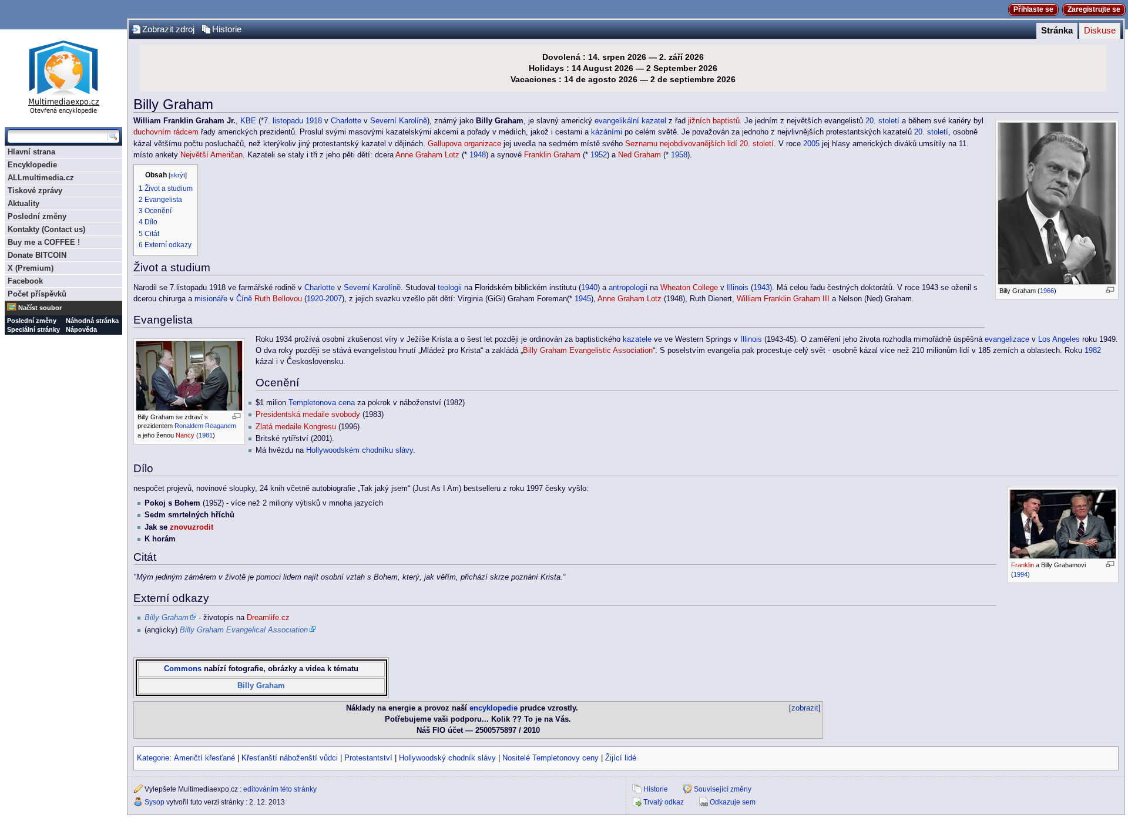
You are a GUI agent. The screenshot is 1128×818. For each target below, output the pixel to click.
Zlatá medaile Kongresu (296, 427)
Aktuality (23, 203)
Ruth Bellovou (278, 299)
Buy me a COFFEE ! (44, 242)
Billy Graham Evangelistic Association (588, 350)
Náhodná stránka (92, 320)
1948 (477, 155)
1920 (315, 299)
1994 (1020, 574)
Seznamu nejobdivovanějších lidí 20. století (699, 144)
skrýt (177, 175)
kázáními (606, 132)
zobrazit (804, 708)
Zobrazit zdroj (168, 29)
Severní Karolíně (398, 121)
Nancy (185, 435)
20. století (882, 121)
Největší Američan (211, 155)
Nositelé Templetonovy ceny (550, 758)
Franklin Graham (552, 155)
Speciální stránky (33, 329)
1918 (314, 121)
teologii (450, 288)
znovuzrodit (191, 527)
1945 (583, 299)
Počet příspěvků (37, 294)
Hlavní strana (31, 151)
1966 (1047, 290)
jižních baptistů (714, 121)
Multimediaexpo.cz (63, 75)
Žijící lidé (620, 758)
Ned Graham (639, 155)
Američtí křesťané (204, 758)
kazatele (637, 339)
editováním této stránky (280, 789)
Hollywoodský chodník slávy (447, 758)
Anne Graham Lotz (427, 155)
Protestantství (368, 758)
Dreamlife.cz (268, 618)
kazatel (654, 121)
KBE (248, 121)
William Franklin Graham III (783, 299)
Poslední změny (37, 216)
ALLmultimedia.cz (41, 177)
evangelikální (617, 121)
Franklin (1022, 564)
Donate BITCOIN (37, 255)
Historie (226, 29)
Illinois (737, 288)
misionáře (210, 299)
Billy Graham (261, 686)
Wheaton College (689, 288)
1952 (598, 155)
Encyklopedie (32, 164)
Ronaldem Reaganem (205, 425)
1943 (761, 288)
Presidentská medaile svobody (308, 414)
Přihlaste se (1033, 9)
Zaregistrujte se (1093, 9)
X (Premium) (30, 268)
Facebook (25, 281)
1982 (1093, 350)
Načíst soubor (40, 307)
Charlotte (346, 121)
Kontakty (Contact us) (46, 229)
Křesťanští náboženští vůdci (289, 758)
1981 (206, 435)
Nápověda (81, 329)
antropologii (628, 288)
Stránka (1057, 30)
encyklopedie (493, 708)
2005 (811, 144)
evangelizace (1007, 339)
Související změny (722, 789)
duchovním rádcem (166, 132)
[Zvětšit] (1110, 290)
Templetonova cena (321, 403)
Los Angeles (1059, 339)
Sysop (154, 802)
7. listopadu (283, 121)
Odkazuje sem (733, 802)
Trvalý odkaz (663, 802)
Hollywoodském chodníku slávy (359, 450)
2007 (333, 299)
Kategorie (153, 758)
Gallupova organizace (464, 144)
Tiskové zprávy (35, 190)
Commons (183, 669)
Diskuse (1100, 30)
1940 (589, 288)
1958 (679, 155)
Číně (244, 299)
